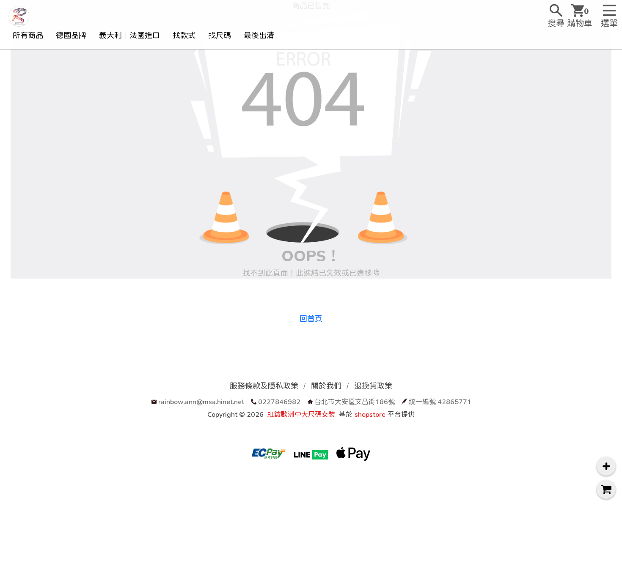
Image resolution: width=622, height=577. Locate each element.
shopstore (370, 414)
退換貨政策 (373, 385)
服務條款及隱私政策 (264, 385)
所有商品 (28, 35)
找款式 (184, 35)
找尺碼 (219, 35)
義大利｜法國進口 (129, 35)
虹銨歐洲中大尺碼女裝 (301, 414)
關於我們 (326, 385)
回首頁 (311, 318)
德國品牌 (71, 35)
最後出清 (259, 35)
